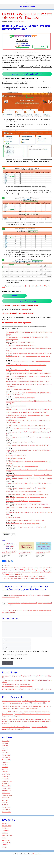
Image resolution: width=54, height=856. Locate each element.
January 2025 (6, 774)
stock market (5, 840)
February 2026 (6, 755)
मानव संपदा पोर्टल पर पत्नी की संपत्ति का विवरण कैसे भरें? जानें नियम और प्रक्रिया (23, 491)
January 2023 (6, 809)
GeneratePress (37, 853)
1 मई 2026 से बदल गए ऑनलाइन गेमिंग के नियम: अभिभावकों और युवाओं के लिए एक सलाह (25, 425)
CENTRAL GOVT (6, 826)
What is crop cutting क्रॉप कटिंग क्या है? (16, 455)
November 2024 (6, 776)
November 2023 (6, 790)
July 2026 (5, 743)
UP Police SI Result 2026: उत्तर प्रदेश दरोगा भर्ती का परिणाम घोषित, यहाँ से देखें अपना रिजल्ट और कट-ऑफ (26, 689)
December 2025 (6, 760)
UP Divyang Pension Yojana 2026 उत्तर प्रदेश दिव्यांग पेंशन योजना (22, 466)
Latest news (5, 830)
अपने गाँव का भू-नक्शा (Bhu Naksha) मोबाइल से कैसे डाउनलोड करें (21, 345)
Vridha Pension (26, 572)
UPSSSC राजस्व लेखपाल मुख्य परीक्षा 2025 (15, 458)
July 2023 (5, 800)
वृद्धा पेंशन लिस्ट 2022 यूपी (16, 574)
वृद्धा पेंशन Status (35, 572)
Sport (3, 837)
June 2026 (5, 745)
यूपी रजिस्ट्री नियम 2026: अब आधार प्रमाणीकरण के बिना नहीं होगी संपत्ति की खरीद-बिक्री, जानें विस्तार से (29, 475)
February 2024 (6, 786)
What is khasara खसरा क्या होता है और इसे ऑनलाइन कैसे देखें (20, 398)
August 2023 (5, 797)
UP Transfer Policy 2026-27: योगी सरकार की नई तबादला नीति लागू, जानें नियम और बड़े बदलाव (28, 429)
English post (5, 828)
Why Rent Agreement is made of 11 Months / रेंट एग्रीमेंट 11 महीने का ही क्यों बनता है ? (25, 578)
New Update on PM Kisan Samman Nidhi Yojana (16, 727)
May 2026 (5, 748)
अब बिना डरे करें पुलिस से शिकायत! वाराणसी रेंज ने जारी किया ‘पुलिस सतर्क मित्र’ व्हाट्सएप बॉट (26, 497)
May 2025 (5, 769)
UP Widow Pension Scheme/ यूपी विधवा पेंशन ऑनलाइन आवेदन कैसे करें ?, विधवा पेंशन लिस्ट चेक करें (43, 552)
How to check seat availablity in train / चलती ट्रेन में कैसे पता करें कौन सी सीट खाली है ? (24, 703)
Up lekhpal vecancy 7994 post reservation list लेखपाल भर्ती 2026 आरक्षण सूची (26, 527)
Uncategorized (6, 842)
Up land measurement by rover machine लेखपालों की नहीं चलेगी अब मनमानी (25, 520)
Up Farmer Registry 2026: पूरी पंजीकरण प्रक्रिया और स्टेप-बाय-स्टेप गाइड (23, 501)
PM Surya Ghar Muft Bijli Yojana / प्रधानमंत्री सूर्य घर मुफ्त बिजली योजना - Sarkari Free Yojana (26, 701)
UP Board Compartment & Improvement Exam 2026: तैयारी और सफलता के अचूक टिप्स (28, 361)
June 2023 (5, 802)
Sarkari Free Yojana (27, 7)
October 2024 (6, 779)
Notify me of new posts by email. (12, 658)
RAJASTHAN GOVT (7, 835)
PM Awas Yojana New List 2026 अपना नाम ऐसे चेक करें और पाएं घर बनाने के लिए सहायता (27, 494)
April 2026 (5, 750)
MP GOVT (5, 833)
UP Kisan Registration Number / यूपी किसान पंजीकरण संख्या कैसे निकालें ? (20, 708)
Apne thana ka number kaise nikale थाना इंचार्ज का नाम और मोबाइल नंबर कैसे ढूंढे (25, 488)
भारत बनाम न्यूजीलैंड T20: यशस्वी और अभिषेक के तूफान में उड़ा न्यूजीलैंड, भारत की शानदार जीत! (27, 504)
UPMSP (4, 847)
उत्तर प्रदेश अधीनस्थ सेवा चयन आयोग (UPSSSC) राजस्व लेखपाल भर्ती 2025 (23, 523)
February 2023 (6, 807)
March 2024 (5, 783)
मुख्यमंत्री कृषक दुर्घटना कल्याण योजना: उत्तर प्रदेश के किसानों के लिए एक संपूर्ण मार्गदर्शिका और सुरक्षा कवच (29, 409)
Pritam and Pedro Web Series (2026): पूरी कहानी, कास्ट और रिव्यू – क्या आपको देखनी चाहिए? (28, 373)
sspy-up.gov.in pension (14, 572)
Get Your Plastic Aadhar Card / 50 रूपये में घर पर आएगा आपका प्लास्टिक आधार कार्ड (24, 576)
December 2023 (6, 788)
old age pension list (19, 567)
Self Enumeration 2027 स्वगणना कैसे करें (16, 406)
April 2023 (5, 805)
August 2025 (5, 762)
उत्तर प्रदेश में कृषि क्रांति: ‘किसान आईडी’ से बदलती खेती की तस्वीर (20, 442)
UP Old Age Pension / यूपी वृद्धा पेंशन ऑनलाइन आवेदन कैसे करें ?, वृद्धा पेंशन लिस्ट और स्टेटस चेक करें (9, 552)
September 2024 (7, 781)
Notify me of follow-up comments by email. (15, 654)
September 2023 (7, 795)
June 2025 (5, 767)
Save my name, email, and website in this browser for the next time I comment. (26, 651)
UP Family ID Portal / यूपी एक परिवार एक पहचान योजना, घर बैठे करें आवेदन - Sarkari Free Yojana (25, 706)
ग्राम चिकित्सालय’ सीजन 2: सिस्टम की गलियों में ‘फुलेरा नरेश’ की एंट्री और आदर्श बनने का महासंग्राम (27, 381)
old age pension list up (31, 567)
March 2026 (5, 752)
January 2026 (6, 757)
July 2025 (5, 764)
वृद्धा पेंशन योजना (43, 572)
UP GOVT (6, 565)
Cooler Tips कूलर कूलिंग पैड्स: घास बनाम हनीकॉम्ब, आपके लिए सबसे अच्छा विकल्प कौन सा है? (27, 412)
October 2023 (6, 793)
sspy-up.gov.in (25, 309)
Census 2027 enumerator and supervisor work (19, 389)
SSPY (46, 570)
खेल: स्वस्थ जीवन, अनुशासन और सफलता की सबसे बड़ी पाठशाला (20, 342)
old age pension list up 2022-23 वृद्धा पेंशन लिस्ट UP (19, 570)
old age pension (8, 567)
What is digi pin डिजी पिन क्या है (13, 517)
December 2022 (6, 812)
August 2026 (5, 741)
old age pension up (38, 570)
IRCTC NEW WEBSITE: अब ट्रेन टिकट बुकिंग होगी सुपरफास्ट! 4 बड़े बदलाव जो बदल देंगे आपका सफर (29, 353)
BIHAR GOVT (5, 823)
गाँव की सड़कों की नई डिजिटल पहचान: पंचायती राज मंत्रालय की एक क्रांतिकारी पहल (24, 370)
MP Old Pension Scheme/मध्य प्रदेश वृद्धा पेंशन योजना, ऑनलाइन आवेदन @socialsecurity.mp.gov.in (26, 552)
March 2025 (5, 771)
